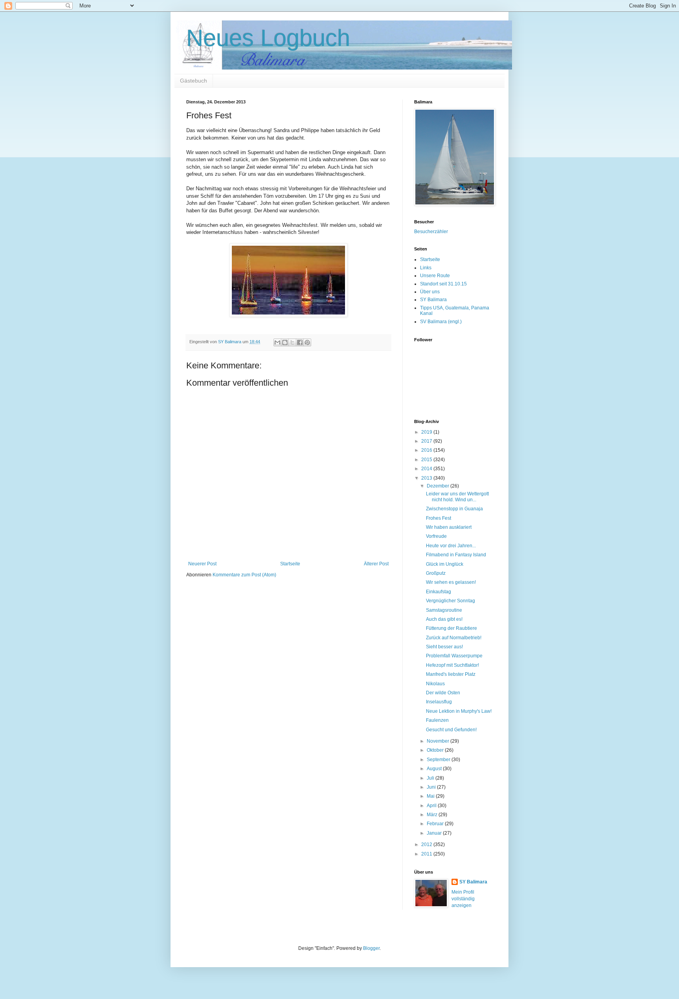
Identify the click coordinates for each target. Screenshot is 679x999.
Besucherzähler (431, 231)
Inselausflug (439, 702)
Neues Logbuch (268, 38)
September (439, 759)
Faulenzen (437, 720)
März (433, 814)
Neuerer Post (202, 564)
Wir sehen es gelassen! (451, 582)
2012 (427, 844)
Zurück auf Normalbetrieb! (453, 637)
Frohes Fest (438, 518)
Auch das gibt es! (444, 619)
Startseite (290, 564)
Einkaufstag (438, 591)
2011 (427, 854)
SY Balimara (433, 299)
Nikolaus (435, 683)
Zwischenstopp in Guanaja (454, 508)
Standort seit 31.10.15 (443, 284)
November (438, 741)
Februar (436, 823)
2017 (427, 441)
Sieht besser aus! (444, 646)
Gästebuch (193, 80)
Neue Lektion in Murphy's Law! (459, 711)
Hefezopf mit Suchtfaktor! (452, 665)
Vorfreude (436, 536)
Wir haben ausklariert (449, 527)
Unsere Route (435, 275)
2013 (427, 478)
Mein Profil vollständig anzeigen (463, 898)
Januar (435, 833)
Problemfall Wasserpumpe (454, 656)
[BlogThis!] (285, 342)
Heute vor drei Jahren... (451, 545)
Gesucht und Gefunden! (451, 729)
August (435, 768)
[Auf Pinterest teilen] (307, 342)
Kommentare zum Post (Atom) (244, 575)
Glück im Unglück (444, 564)
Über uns (430, 291)
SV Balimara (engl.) (441, 321)
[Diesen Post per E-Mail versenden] (277, 342)
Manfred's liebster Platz (450, 674)
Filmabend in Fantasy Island (456, 554)
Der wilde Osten (443, 692)
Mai (431, 796)
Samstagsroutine (444, 610)
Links (425, 267)
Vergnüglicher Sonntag (450, 600)
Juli (431, 778)
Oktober (436, 750)
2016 (427, 450)
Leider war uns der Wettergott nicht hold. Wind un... (457, 496)
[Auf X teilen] (292, 342)
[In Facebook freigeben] (300, 342)
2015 (427, 459)
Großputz (436, 573)
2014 (427, 468)
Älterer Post (376, 564)
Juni (432, 787)
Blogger (371, 948)
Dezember (438, 486)
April (432, 805)
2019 (427, 432)
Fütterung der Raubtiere (451, 628)
